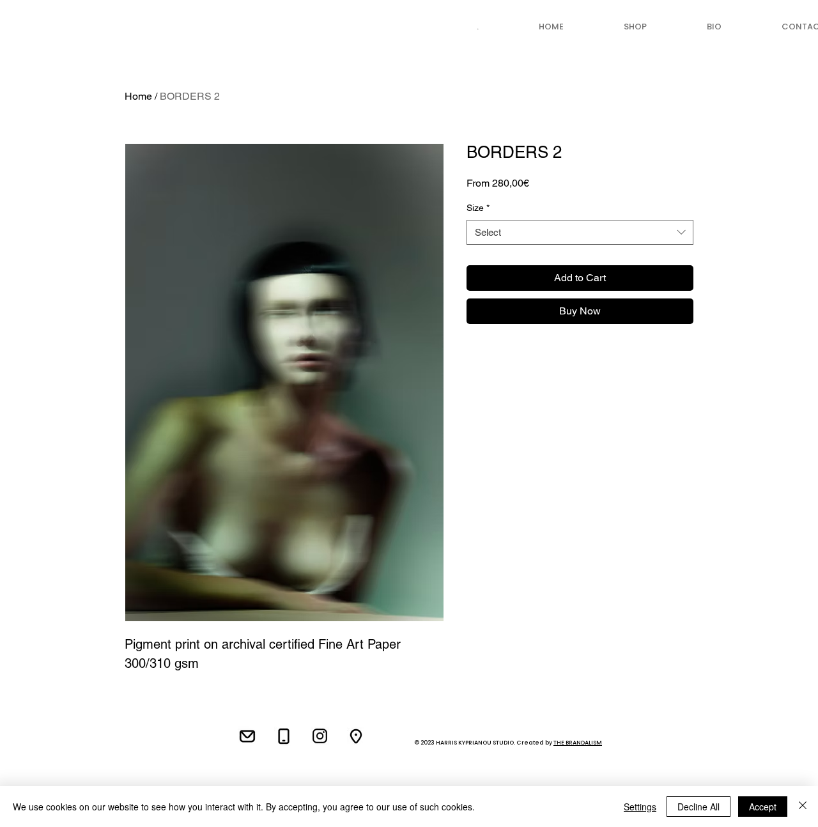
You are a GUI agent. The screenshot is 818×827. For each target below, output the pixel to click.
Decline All (698, 806)
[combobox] (580, 232)
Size (478, 208)
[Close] (802, 806)
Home (138, 96)
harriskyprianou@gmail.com (125, 729)
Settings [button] (640, 806)
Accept (762, 806)
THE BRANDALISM (577, 742)
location (182, 713)
